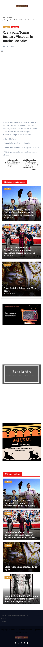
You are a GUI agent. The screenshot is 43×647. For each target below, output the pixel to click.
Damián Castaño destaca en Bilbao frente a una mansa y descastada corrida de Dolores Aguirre (19, 251)
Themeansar (22, 632)
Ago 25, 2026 (10, 218)
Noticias (6, 27)
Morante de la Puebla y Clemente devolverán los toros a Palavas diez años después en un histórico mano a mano (21, 600)
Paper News (38, 630)
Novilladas (15, 27)
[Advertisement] (21, 106)
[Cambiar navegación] (4, 5)
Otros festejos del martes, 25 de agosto (20, 289)
